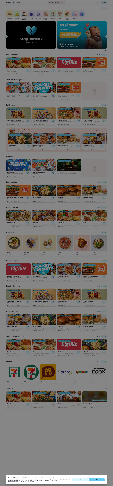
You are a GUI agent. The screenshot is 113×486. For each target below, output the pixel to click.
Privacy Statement (30, 481)
